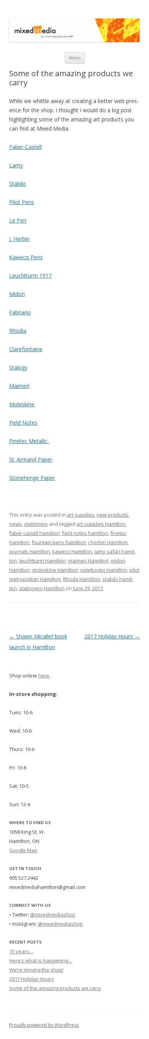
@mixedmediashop (52, 914)
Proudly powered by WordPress (44, 1025)
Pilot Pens (21, 202)
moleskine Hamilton (55, 569)
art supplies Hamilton (101, 523)
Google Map (23, 850)
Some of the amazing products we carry (55, 988)
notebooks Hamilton (103, 569)
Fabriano (20, 312)
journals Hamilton (29, 551)
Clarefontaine (25, 349)
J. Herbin (19, 238)
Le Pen (17, 220)
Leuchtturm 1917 (30, 275)
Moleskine (21, 404)
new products (112, 514)
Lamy (16, 165)
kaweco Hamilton (72, 551)
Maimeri (19, 385)
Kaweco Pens (26, 257)
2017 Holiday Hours (112, 636)
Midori (17, 294)
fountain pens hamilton (59, 542)
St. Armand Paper (30, 459)
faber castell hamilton (34, 533)
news (15, 523)
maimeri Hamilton (88, 560)
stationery (36, 523)
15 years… (21, 951)
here (43, 675)
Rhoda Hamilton (81, 579)
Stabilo (17, 183)
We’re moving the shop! (36, 969)
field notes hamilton (85, 533)
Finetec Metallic (29, 441)
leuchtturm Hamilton (42, 560)
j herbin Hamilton (108, 542)
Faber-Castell (25, 147)
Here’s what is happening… (40, 960)
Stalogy (18, 367)
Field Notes (23, 422)
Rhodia (17, 330)
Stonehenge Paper (32, 477)
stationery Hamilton (42, 588)
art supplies (80, 514)
